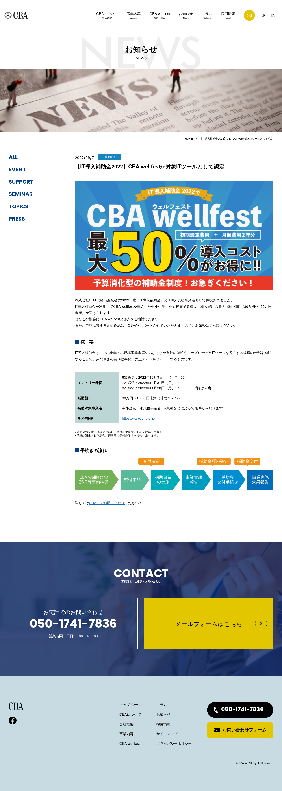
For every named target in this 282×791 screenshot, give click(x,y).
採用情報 (228, 15)
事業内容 (134, 15)
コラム (207, 15)
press (17, 219)
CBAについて (107, 15)
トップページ (130, 704)
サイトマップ (167, 733)
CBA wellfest (160, 15)
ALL (13, 157)
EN (272, 15)
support (21, 182)
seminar (21, 194)
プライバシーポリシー (174, 743)
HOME (189, 138)
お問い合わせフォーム (245, 730)
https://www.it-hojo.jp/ (138, 418)
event (17, 170)
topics (18, 207)
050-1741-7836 (242, 710)
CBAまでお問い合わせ (107, 502)
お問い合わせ (249, 15)
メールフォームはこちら (209, 623)
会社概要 (126, 723)
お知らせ (186, 15)
